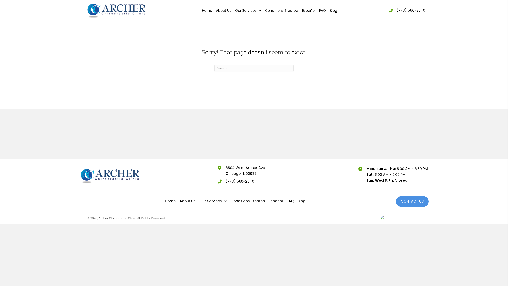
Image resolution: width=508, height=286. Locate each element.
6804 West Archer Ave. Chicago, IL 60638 (246, 170)
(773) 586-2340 (411, 10)
